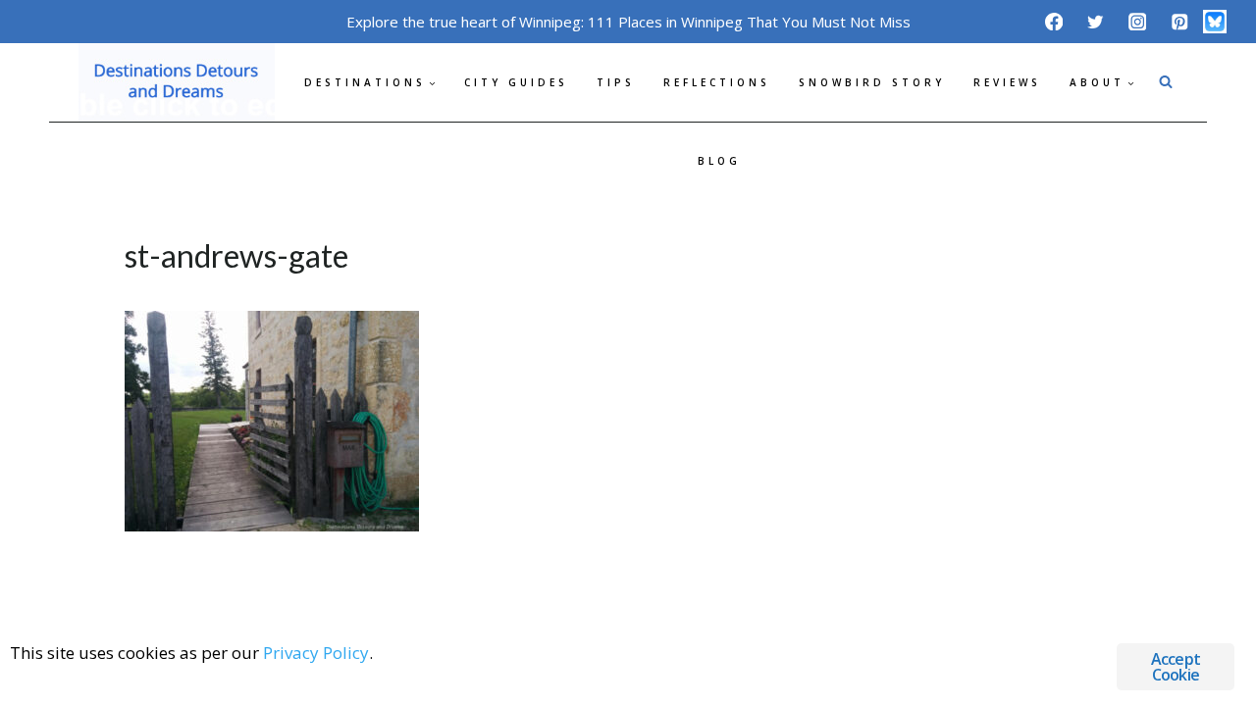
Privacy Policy (316, 652)
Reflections (716, 82)
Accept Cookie (1175, 666)
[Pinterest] (1179, 21)
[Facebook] (1053, 21)
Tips (616, 82)
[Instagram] (1138, 21)
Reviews (1007, 82)
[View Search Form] (1166, 82)
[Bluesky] (1215, 21)
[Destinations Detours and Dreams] (176, 82)
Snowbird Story (872, 82)
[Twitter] (1095, 21)
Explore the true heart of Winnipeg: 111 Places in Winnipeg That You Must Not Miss (628, 21)
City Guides (516, 82)
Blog (719, 161)
